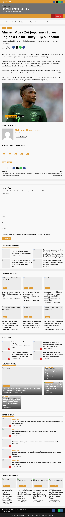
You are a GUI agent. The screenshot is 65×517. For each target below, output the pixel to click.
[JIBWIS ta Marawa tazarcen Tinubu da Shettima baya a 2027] (11, 283)
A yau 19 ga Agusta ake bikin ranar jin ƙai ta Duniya (6, 253)
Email (4, 222)
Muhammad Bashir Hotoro (11, 41)
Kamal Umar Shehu (7, 298)
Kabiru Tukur (27, 300)
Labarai (4, 28)
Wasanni (9, 28)
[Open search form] (49, 16)
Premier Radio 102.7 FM (15, 9)
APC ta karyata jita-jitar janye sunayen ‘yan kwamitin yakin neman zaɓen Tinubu (31, 295)
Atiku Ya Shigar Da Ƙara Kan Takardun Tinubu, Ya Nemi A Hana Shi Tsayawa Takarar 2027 (6, 263)
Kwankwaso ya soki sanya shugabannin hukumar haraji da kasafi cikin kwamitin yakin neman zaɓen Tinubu (53, 296)
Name (4, 216)
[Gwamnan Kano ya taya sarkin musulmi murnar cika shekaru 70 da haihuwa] (40, 483)
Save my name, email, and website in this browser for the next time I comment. (26, 235)
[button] (3, 47)
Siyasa (30, 288)
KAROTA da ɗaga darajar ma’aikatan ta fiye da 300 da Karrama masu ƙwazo (37, 355)
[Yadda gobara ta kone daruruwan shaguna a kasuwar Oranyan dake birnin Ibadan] (11, 312)
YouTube (59, 16)
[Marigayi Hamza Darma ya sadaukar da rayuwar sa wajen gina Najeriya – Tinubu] (53, 312)
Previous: (17, 173)
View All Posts (21, 136)
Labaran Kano (6, 386)
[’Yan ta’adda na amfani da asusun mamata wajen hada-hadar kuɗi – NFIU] (32, 312)
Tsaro (30, 317)
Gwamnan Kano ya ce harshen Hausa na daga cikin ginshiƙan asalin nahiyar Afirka (6, 463)
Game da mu (6, 509)
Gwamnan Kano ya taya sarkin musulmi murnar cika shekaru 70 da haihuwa (6, 355)
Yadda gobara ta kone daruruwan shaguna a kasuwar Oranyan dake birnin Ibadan (10, 324)
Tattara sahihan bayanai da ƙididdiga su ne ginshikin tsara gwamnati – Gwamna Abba (6, 345)
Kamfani (13, 509)
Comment (5, 194)
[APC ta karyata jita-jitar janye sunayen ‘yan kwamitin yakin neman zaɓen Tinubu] (32, 283)
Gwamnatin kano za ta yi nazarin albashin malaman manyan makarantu (37, 345)
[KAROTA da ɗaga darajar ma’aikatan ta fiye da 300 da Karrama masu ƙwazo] (56, 483)
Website (4, 228)
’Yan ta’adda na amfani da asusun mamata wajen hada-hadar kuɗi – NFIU (32, 323)
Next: (49, 173)
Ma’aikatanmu (21, 509)
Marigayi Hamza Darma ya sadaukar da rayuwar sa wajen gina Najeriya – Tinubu (53, 324)
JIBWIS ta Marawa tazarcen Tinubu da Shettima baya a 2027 (11, 294)
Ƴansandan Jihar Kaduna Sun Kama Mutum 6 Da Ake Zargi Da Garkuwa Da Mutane (37, 263)
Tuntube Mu (6, 511)
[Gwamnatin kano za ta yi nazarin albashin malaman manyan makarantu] (24, 483)
